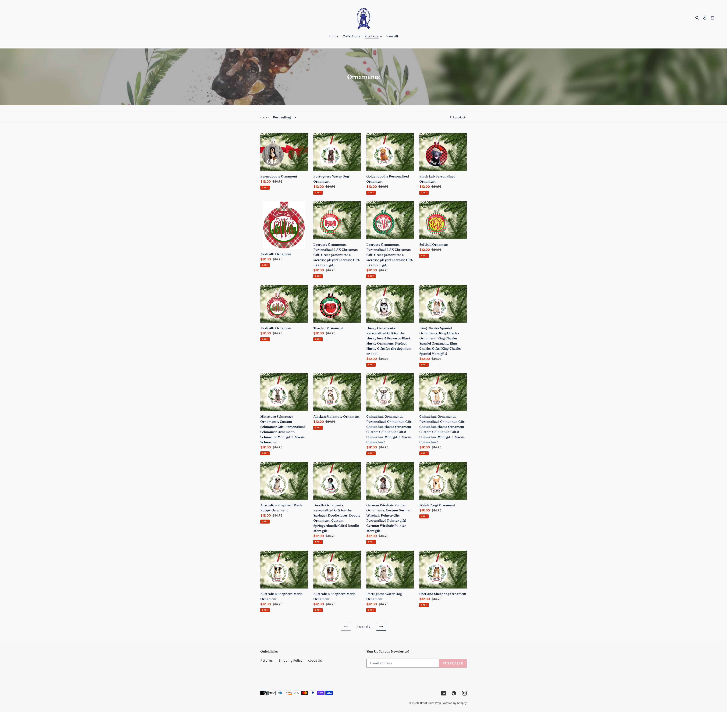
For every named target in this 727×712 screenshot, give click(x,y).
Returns (266, 660)
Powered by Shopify (454, 703)
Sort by (264, 117)
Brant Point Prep (430, 703)
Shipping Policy (290, 660)
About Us (315, 660)
